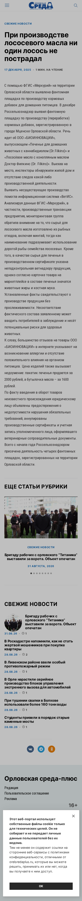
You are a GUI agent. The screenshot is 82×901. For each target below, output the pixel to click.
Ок (41, 886)
